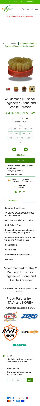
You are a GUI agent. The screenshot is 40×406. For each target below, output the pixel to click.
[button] (2, 2)
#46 (20, 129)
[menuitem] (23, 9)
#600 (16, 138)
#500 (10, 138)
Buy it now (20, 160)
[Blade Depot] (7, 9)
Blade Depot (11, 391)
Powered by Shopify (13, 394)
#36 (14, 129)
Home (5, 44)
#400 (29, 133)
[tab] (13, 200)
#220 (16, 133)
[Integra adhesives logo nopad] (29, 332)
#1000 (29, 138)
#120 (10, 133)
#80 (31, 129)
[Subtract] (14, 149)
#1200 (20, 142)
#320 (23, 133)
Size (20, 125)
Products (14, 44)
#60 (25, 129)
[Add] (26, 149)
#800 (22, 138)
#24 (9, 129)
